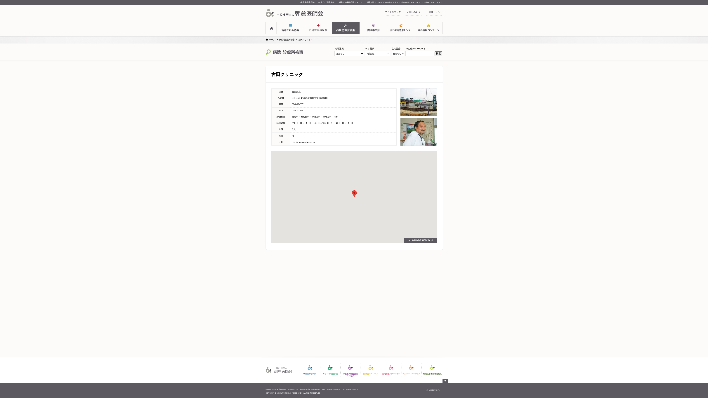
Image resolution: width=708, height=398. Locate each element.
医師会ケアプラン (392, 2)
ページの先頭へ (445, 381)
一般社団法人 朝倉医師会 (295, 13)
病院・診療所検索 (346, 28)
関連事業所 (373, 28)
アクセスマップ (392, 13)
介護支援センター (374, 2)
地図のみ (420, 240)
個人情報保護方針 (433, 390)
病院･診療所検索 (286, 40)
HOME (271, 28)
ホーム (272, 40)
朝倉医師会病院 (307, 2)
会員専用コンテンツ (428, 28)
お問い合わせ (413, 13)
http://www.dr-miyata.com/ (303, 142)
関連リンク (434, 13)
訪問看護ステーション (410, 2)
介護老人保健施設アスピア (350, 2)
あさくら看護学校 (326, 2)
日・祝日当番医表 (318, 28)
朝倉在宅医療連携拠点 (432, 370)
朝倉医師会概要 (290, 28)
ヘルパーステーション (430, 2)
